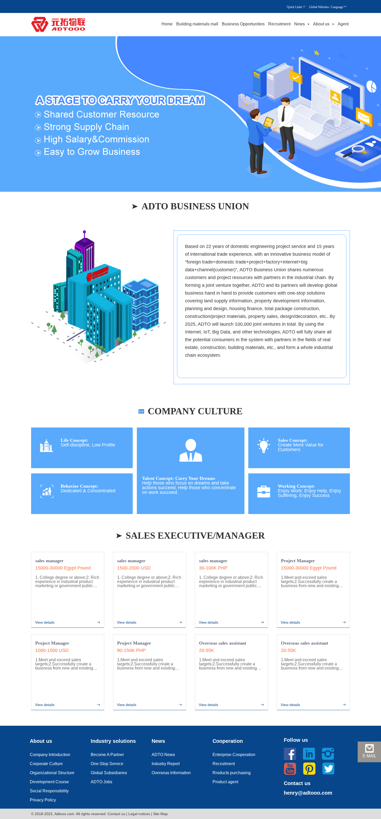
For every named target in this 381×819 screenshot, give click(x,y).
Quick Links (294, 7)
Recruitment (279, 24)
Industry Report (166, 763)
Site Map (160, 814)
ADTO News (163, 754)
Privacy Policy (43, 800)
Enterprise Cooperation (234, 754)
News (299, 24)
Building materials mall (197, 24)
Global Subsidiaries (109, 773)
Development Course (49, 782)
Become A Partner (107, 754)
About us (321, 24)
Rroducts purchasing (232, 773)
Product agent (225, 782)
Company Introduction (50, 754)
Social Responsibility (49, 791)
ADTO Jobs (101, 782)
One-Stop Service (107, 763)
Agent (343, 24)
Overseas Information (171, 773)
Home (167, 24)
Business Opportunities (243, 24)
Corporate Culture (46, 763)
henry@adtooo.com (308, 793)
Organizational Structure (52, 773)
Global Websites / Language (326, 7)
